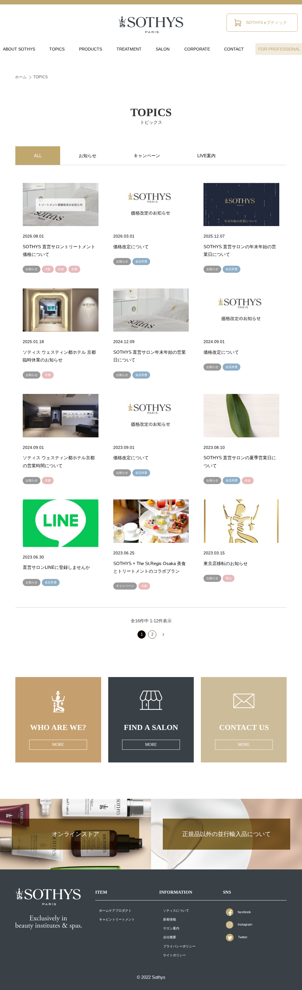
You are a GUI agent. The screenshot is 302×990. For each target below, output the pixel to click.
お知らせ (87, 155)
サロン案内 (171, 928)
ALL (38, 155)
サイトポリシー (174, 955)
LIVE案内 (206, 155)
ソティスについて (176, 910)
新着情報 (169, 919)
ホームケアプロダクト (115, 910)
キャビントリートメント (117, 919)
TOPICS (40, 77)
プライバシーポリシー (179, 946)
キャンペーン (147, 155)
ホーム (21, 77)
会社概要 (169, 937)
